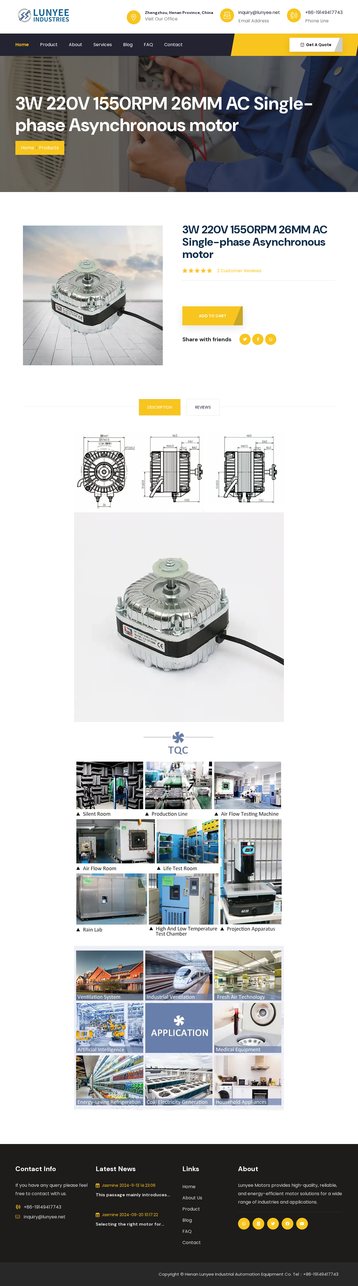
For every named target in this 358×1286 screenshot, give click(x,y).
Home (22, 44)
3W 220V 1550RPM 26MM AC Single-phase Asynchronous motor (164, 114)
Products (49, 148)
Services (102, 44)
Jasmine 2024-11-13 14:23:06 (129, 1185)
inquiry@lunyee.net (44, 1217)
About (75, 44)
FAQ (148, 44)
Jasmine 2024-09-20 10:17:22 (130, 1215)
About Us (192, 1198)
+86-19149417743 (324, 12)
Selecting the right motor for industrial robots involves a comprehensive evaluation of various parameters (128, 1224)
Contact (173, 44)
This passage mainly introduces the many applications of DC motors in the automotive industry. (135, 1195)
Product (49, 44)
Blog (128, 44)
